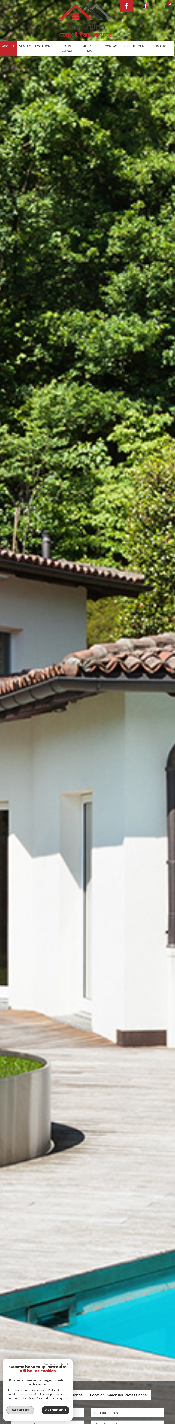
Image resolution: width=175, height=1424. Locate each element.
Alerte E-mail (91, 48)
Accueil (8, 46)
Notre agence (67, 48)
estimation (159, 46)
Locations (43, 46)
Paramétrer (20, 1410)
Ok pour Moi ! (55, 1410)
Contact (112, 46)
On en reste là (54, 1364)
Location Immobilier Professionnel (119, 1395)
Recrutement (134, 46)
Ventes (25, 46)
